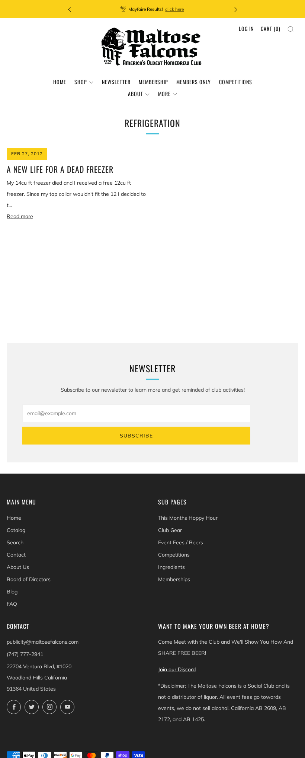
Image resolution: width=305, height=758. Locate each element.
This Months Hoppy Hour (188, 518)
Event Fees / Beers (180, 542)
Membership (153, 82)
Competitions (235, 82)
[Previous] (69, 9)
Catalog (16, 530)
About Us (18, 567)
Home (59, 82)
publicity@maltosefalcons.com (42, 641)
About (135, 94)
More (164, 94)
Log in (246, 28)
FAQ (12, 604)
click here (174, 9)
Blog (12, 591)
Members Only (193, 82)
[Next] (236, 9)
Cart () (270, 28)
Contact (16, 554)
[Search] (291, 29)
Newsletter (116, 82)
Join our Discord (177, 669)
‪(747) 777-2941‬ (25, 654)
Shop (80, 82)
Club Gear (170, 530)
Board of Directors (29, 579)
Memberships (174, 579)
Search (15, 542)
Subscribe (136, 435)
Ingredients (171, 567)
